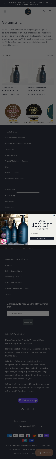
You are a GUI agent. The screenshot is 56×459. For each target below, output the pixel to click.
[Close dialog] (54, 215)
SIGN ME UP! (42, 238)
